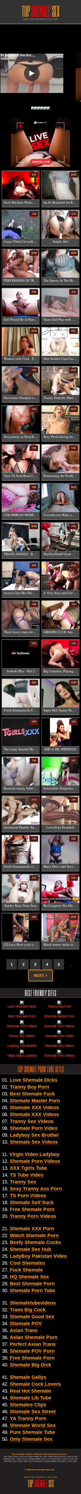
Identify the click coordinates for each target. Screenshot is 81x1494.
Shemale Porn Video (33, 1128)
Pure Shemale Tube (32, 1432)
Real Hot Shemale (30, 1391)
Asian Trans (24, 1330)
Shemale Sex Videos (34, 1142)
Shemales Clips (28, 1404)
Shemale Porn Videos (35, 1161)
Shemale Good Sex (32, 1316)
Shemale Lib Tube (30, 1397)
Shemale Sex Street (33, 1411)
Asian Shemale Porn (33, 1337)
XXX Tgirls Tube (28, 1168)
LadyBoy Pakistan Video (38, 1256)
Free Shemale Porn (32, 1209)
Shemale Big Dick (30, 1364)
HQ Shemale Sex (29, 1276)
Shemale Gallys (28, 1377)
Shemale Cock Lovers (35, 1384)
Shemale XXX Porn (32, 1228)
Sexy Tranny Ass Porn (36, 1188)
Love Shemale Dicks (33, 1080)
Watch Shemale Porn (34, 1235)
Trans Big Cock (28, 1309)
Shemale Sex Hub (30, 1249)
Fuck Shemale (26, 1270)
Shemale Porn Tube (32, 1290)
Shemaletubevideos (33, 1303)
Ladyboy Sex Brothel (34, 1135)
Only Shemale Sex (31, 1439)
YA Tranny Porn (28, 1418)
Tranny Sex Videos (32, 1121)
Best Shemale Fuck (32, 1093)
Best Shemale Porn (32, 1283)
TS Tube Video (26, 1175)
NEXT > (40, 975)
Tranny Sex (23, 1181)
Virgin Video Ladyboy (34, 1154)
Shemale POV (26, 1323)
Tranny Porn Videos (33, 1216)
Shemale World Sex (33, 1425)
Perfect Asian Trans (33, 1344)
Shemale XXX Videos (34, 1107)
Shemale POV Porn (32, 1351)
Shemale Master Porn (35, 1100)
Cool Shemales (27, 1263)
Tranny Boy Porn (29, 1087)
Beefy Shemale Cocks (35, 1242)
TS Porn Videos (28, 1195)
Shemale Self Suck (32, 1202)
